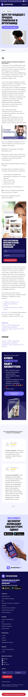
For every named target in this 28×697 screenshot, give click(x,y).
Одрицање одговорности (7, 684)
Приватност (15, 684)
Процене (4, 605)
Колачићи (21, 684)
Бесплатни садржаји (7, 626)
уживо (3, 651)
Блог (3, 601)
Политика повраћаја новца (7, 686)
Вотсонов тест (6, 312)
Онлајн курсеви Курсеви (8, 649)
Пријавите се (7, 676)
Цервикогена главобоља (10, 304)
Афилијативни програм (7, 642)
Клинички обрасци (6, 612)
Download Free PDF (10, 260)
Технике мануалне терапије (8, 607)
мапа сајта (16, 686)
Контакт (4, 637)
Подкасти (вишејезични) (8, 619)
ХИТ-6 (8, 270)
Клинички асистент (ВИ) (7, 610)
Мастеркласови (5, 596)
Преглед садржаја (6, 624)
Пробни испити (5, 628)
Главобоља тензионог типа (11, 302)
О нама (3, 635)
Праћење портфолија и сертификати (10, 603)
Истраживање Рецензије (8, 598)
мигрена (5, 305)
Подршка (4, 640)
